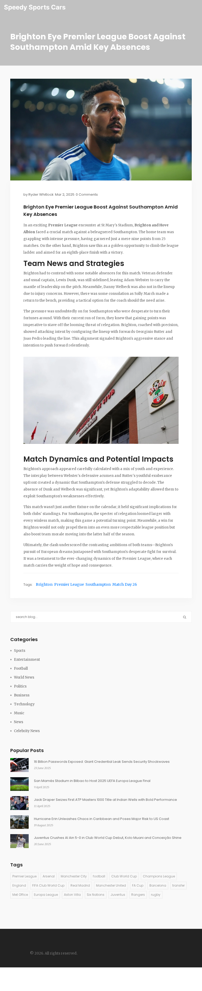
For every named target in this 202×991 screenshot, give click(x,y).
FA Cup (137, 885)
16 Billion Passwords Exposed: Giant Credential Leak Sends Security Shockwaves (102, 761)
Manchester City (74, 876)
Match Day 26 (124, 584)
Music (19, 713)
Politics (20, 686)
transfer (178, 885)
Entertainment (27, 659)
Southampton (98, 584)
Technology (24, 704)
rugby (155, 894)
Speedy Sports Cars (34, 7)
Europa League (46, 894)
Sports (19, 650)
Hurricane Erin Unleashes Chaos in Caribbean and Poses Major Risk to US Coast (101, 818)
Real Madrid (80, 885)
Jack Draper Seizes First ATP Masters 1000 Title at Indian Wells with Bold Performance (105, 799)
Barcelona (157, 885)
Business (21, 695)
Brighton (44, 584)
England (19, 885)
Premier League (69, 584)
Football (21, 668)
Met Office (20, 894)
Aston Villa (72, 894)
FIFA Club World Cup (48, 885)
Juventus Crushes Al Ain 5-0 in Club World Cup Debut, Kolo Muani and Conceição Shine (107, 837)
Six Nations (95, 894)
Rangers (138, 894)
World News (24, 677)
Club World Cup (124, 876)
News (18, 722)
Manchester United (111, 885)
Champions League (159, 876)
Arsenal (49, 876)
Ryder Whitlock (41, 194)
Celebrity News (27, 731)
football (99, 876)
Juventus (117, 894)
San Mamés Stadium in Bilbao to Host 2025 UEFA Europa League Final (92, 780)
